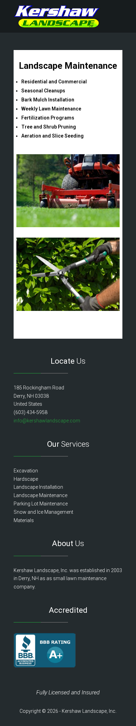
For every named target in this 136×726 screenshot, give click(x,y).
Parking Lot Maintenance (41, 503)
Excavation (26, 470)
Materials (24, 520)
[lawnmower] (68, 225)
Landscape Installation (38, 487)
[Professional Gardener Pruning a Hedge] (68, 309)
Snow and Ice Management (43, 512)
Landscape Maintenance (40, 495)
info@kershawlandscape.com (47, 420)
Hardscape (26, 479)
